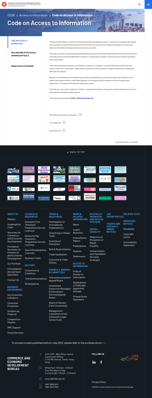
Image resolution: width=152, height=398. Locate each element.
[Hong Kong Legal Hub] (29, 196)
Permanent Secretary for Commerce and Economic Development (14, 252)
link (104, 342)
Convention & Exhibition (32, 272)
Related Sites (132, 214)
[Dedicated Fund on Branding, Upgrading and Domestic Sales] (74, 188)
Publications (79, 245)
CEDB (11, 15)
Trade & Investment (55, 215)
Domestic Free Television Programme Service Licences (35, 226)
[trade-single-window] (13, 189)
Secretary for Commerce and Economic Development (14, 237)
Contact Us (13, 279)
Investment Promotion (55, 242)
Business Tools (33, 258)
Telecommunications (36, 278)
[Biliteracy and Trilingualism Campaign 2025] (90, 169)
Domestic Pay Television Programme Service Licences (35, 240)
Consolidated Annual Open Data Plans (14, 271)
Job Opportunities (115, 215)
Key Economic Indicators (14, 296)
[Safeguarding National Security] (90, 180)
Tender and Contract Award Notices (113, 228)
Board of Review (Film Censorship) (58, 304)
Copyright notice (129, 235)
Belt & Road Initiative (60, 249)
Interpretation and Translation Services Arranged (98, 255)
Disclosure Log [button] (55, 131)
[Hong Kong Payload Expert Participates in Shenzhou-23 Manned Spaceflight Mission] (13, 170)
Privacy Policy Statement (80, 298)
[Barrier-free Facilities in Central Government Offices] (120, 198)
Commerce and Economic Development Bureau (18, 363)
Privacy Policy (99, 382)
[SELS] (44, 187)
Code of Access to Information (79, 274)
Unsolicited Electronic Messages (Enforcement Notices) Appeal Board (60, 291)
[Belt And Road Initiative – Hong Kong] (105, 178)
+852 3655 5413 (51, 384)
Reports (77, 251)
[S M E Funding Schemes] (120, 188)
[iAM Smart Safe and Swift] (13, 198)
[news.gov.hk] (90, 196)
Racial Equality (95, 230)
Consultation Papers (80, 239)
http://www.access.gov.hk (82, 98)
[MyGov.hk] (74, 198)
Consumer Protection (13, 304)
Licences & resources (31, 215)
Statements (79, 256)
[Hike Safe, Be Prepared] (74, 169)
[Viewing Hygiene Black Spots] (105, 169)
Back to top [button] (77, 152)
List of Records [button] (55, 123)
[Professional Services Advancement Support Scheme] (105, 189)
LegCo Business (78, 231)
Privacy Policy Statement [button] (22, 66)
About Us (12, 214)
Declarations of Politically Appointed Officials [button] (23, 54)
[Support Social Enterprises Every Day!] (120, 169)
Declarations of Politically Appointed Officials (79, 287)
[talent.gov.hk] (59, 198)
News (76, 224)
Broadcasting (32, 283)
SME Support (14, 327)
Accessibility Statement (130, 244)
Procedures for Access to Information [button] (63, 115)
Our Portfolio (14, 263)
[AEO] (29, 189)
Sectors (30, 265)
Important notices (130, 222)
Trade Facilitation (58, 254)
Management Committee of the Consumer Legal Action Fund (58, 315)
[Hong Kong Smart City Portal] (13, 178)
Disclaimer (129, 228)
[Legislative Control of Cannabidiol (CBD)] (44, 178)
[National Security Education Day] (74, 178)
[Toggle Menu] (148, 4)
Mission (11, 219)
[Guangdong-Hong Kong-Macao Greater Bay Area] (120, 179)
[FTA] (59, 189)
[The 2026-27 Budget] (29, 169)
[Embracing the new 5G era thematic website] (90, 189)
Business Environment (15, 288)
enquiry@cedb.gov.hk (55, 378)
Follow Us (98, 354)
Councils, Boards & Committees (59, 271)
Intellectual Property (13, 312)
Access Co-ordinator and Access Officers (96, 218)
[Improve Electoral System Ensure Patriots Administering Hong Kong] (59, 178)
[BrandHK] (129, 361)
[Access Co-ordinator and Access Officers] (105, 198)
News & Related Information (80, 217)
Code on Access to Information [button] (19, 42)
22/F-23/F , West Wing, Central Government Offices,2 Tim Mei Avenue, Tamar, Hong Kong (59, 358)
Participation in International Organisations (57, 224)
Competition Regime (13, 321)
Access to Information (33, 15)
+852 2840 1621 (51, 387)
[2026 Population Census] (44, 169)
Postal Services (15, 332)
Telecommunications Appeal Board (60, 279)
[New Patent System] (44, 198)
